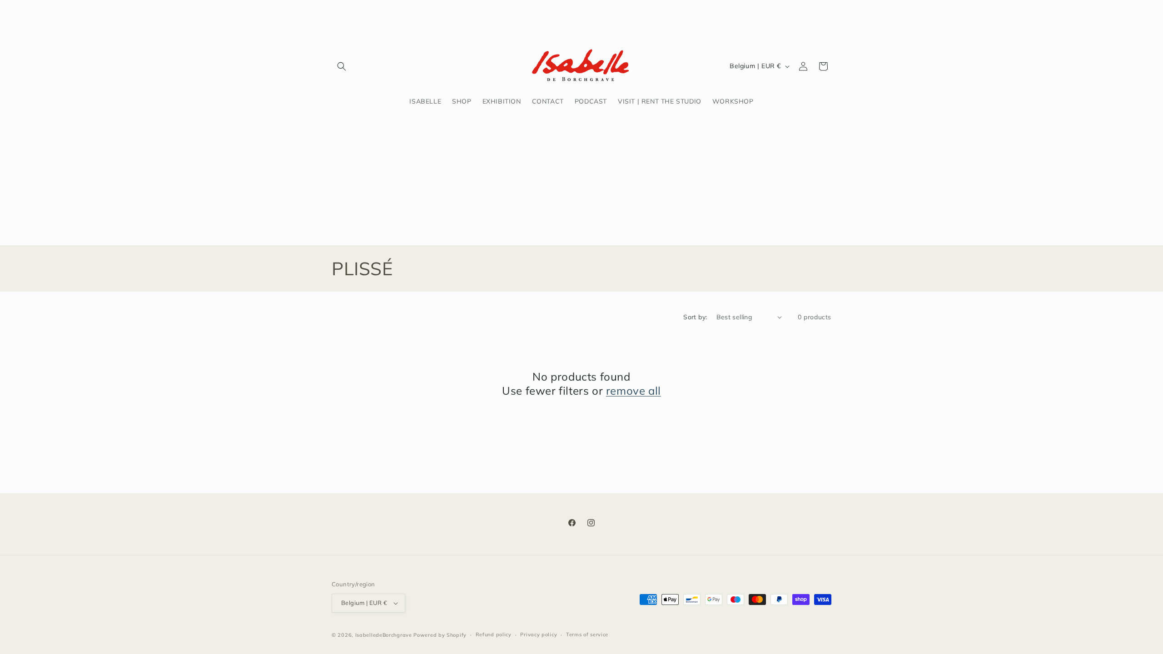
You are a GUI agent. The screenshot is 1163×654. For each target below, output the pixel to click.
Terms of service (587, 634)
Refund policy (494, 634)
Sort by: (695, 317)
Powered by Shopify (440, 635)
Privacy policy (538, 634)
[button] (342, 66)
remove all (633, 390)
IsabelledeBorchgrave (383, 635)
